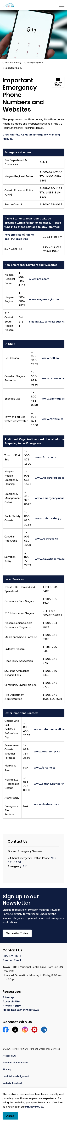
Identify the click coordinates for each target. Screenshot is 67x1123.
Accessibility (11, 1001)
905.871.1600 (12, 956)
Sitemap (8, 997)
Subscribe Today (17, 933)
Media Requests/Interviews (21, 1010)
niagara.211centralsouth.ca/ (47, 322)
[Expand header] (62, 5)
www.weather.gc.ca (47, 751)
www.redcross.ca (46, 539)
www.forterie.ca (52, 419)
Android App (20, 239)
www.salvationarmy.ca (50, 559)
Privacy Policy (34, 1107)
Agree (10, 1116)
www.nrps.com (39, 279)
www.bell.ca (50, 358)
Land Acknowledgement (16, 1076)
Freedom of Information (15, 1062)
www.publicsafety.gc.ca (50, 518)
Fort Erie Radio (14, 235)
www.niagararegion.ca (44, 299)
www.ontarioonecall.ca (49, 729)
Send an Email (12, 960)
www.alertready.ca (46, 804)
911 (25, 866)
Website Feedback (13, 1083)
